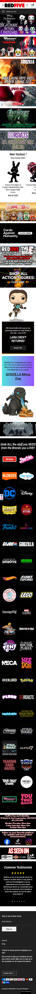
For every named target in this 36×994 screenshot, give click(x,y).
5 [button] (21, 901)
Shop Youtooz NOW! (18, 158)
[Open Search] (3, 11)
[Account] (27, 4)
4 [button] (19, 901)
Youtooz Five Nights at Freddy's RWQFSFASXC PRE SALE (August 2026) (13, 187)
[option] (12, 181)
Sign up (9, 929)
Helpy (1, 500)
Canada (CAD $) (8, 973)
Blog (3, 944)
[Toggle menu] (2, 5)
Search (4, 940)
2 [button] (14, 901)
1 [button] (12, 901)
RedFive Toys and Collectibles (20, 989)
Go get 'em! (18, 348)
